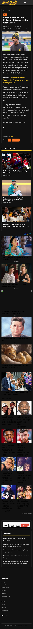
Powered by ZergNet (27, 513)
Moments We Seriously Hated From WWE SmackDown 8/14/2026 (8, 506)
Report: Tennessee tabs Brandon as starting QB (14, 539)
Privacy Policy (5, 610)
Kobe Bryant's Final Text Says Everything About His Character (23, 422)
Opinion (3, 593)
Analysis (3, 585)
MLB (9, 11)
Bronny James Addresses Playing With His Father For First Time (8, 450)
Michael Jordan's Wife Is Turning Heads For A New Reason (24, 478)
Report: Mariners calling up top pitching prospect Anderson (14, 199)
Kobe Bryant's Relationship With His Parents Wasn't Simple (8, 421)
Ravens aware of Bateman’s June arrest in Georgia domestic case (16, 557)
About (3, 604)
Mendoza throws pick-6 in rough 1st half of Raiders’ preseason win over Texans (15, 562)
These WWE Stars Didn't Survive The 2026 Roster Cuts (6, 478)
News (3, 582)
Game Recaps (5, 587)
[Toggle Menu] (24, 2)
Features (3, 590)
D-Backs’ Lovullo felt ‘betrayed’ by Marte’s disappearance (15, 172)
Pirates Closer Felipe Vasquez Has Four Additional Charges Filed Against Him (16, 80)
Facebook (15, 140)
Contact (3, 607)
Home (4, 11)
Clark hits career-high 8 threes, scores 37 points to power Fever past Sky (16, 545)
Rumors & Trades (6, 596)
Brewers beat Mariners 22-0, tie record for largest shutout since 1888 (16, 226)
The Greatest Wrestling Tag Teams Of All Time (23, 505)
